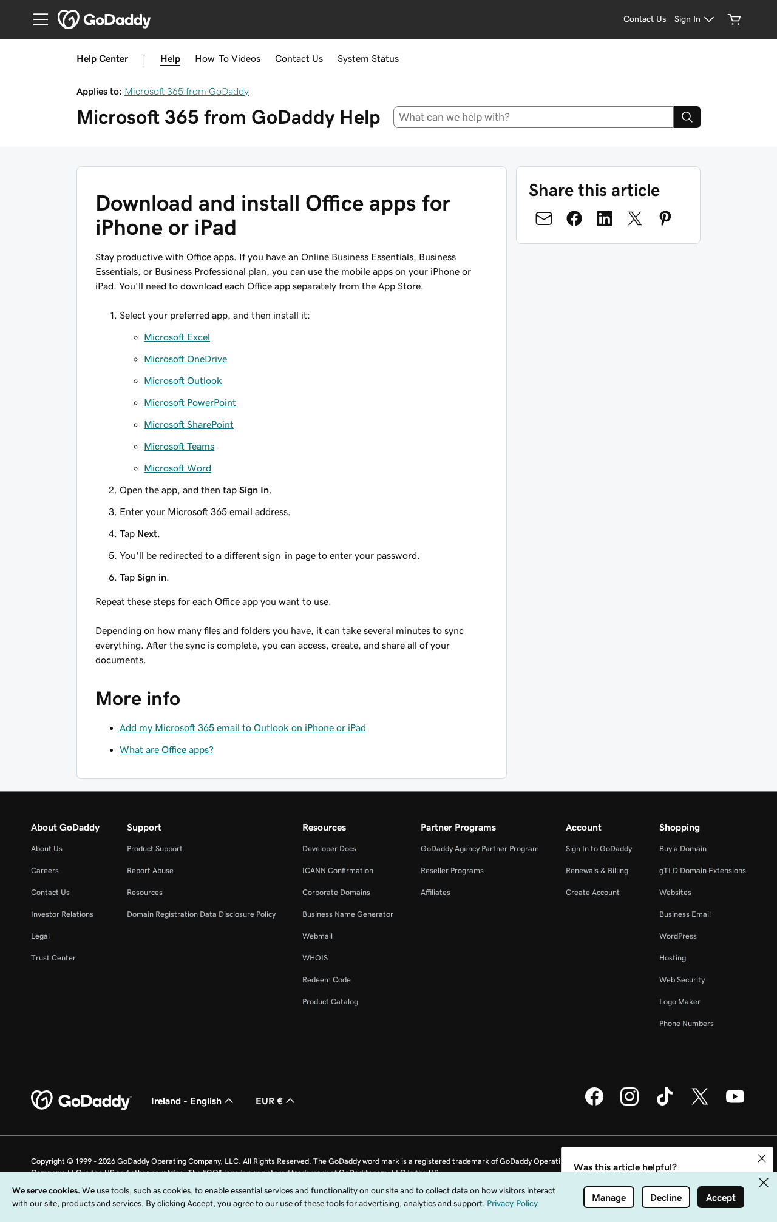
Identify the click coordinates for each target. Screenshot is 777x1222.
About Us (47, 848)
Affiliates (435, 892)
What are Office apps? (167, 749)
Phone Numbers (686, 1023)
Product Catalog (330, 1001)
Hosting (672, 958)
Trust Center (53, 958)
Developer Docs (329, 848)
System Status (368, 58)
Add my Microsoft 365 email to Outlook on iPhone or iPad (243, 727)
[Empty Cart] (734, 19)
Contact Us (299, 58)
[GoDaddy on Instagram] (629, 1104)
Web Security (682, 980)
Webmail (317, 936)
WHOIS (315, 958)
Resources (145, 892)
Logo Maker (680, 1001)
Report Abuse (150, 870)
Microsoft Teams (179, 446)
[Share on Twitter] (635, 218)
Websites (675, 892)
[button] (762, 1158)
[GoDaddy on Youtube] (735, 1104)
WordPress (678, 936)
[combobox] (534, 117)
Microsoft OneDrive (185, 358)
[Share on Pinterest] (665, 218)
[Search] (687, 117)
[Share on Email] (544, 218)
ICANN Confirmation (337, 870)
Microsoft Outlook (183, 380)
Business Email (685, 914)
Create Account (593, 892)
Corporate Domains (336, 892)
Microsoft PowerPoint (190, 402)
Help (170, 58)
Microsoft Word (177, 468)
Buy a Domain (683, 848)
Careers (45, 870)
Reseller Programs (452, 870)
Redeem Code (326, 980)
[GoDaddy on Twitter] (700, 1104)
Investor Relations (62, 914)
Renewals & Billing (597, 870)
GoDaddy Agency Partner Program (480, 848)
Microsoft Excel (177, 337)
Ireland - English (186, 1101)
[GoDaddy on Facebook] (594, 1104)
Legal (40, 936)
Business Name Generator (347, 914)
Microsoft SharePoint (189, 424)
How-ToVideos (227, 58)
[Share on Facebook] (574, 218)
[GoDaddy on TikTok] (665, 1104)
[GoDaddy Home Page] (81, 1100)
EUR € (269, 1101)
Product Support (155, 848)
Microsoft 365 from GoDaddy (186, 91)
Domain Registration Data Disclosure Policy (201, 914)
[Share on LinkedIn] (604, 218)
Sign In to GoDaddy (599, 848)
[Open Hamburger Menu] (36, 19)
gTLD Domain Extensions (702, 870)
